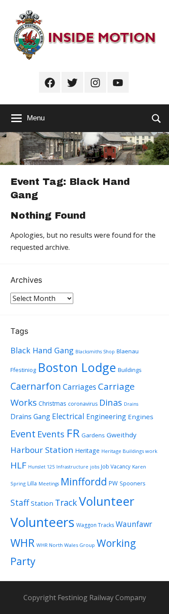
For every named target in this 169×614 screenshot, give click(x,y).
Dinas (110, 402)
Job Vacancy (115, 466)
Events (51, 434)
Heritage (87, 450)
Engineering (106, 416)
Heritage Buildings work (129, 451)
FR (73, 433)
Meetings (49, 484)
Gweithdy (121, 434)
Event (23, 433)
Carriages (79, 386)
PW (113, 483)
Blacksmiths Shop (95, 352)
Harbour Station (41, 450)
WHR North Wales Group (65, 545)
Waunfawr (134, 524)
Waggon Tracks (95, 525)
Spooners (133, 483)
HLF (18, 465)
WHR (22, 542)
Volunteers (42, 522)
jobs (94, 467)
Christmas (52, 403)
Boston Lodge (77, 367)
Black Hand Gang (42, 350)
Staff (19, 502)
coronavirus (83, 403)
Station (42, 503)
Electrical (68, 416)
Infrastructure (72, 467)
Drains (131, 404)
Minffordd (84, 481)
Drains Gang (30, 416)
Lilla (32, 483)
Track (66, 502)
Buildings (130, 370)
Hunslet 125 (41, 467)
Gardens (93, 435)
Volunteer (106, 501)
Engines (140, 416)
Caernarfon (35, 386)
